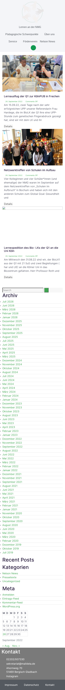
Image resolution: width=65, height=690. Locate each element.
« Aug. (6, 645)
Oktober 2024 (10, 368)
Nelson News (47, 41)
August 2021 (9, 485)
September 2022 (12, 446)
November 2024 (12, 364)
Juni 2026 (8, 305)
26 (4, 634)
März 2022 (8, 462)
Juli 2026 (8, 301)
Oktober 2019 (10, 548)
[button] (33, 47)
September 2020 (12, 521)
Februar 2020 (10, 540)
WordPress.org (11, 606)
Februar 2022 (10, 466)
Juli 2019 (7, 552)
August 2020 (10, 525)
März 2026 (8, 309)
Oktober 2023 (10, 411)
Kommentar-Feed (12, 602)
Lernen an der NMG (30, 27)
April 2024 (8, 387)
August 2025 (10, 336)
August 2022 (10, 450)
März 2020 (8, 536)
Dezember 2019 (11, 544)
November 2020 (12, 513)
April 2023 (8, 427)
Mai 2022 (8, 458)
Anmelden (8, 594)
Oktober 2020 (10, 517)
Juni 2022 (8, 454)
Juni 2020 (8, 529)
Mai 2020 (8, 532)
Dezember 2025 (12, 321)
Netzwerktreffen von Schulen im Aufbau (29, 170)
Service (13, 41)
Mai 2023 (8, 423)
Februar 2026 (10, 313)
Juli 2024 (8, 376)
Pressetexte (9, 577)
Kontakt (49, 684)
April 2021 (8, 497)
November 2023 (12, 407)
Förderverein (30, 41)
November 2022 (12, 442)
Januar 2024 (10, 399)
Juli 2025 (8, 340)
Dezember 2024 (12, 360)
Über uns (49, 34)
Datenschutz (31, 684)
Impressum (11, 684)
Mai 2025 (8, 348)
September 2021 (12, 481)
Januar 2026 (10, 317)
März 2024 (8, 391)
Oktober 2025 (10, 329)
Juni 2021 (8, 489)
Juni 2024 (8, 380)
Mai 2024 (8, 383)
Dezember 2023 (12, 403)
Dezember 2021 (11, 474)
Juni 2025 (8, 344)
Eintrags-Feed (10, 598)
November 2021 (11, 478)
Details (8, 126)
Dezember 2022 (12, 438)
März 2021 (8, 501)
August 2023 (10, 415)
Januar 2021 (9, 509)
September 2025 (12, 332)
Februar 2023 (10, 431)
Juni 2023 (8, 419)
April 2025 (8, 352)
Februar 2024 (10, 395)
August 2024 (10, 372)
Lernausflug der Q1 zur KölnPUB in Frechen (31, 96)
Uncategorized (11, 581)
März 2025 (8, 356)
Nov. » (16, 645)
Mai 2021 (7, 493)
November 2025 (12, 325)
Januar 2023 (10, 434)
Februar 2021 (10, 505)
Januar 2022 (10, 470)
